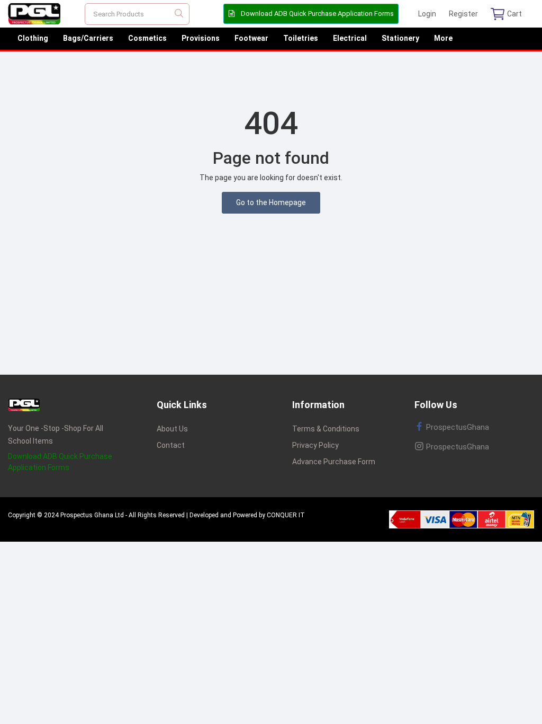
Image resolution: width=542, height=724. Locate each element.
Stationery (400, 38)
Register (463, 14)
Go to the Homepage (271, 202)
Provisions (201, 38)
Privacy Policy (315, 445)
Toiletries (300, 38)
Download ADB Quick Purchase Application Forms (316, 13)
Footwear (251, 38)
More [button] (443, 38)
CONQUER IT (286, 515)
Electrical (350, 38)
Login (427, 14)
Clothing (32, 38)
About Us (172, 429)
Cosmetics (147, 38)
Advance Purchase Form (333, 461)
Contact (171, 445)
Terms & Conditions (325, 429)
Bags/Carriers (88, 38)
